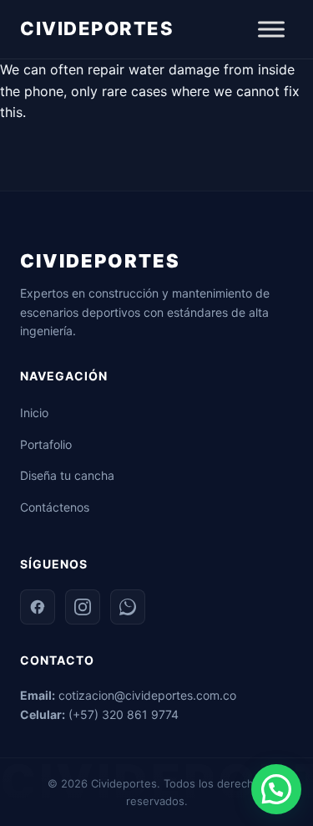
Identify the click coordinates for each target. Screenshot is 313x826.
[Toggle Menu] (271, 29)
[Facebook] (37, 607)
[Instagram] (82, 607)
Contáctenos (54, 507)
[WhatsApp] (127, 607)
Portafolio (46, 444)
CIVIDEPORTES (97, 28)
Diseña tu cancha (67, 475)
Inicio (34, 412)
